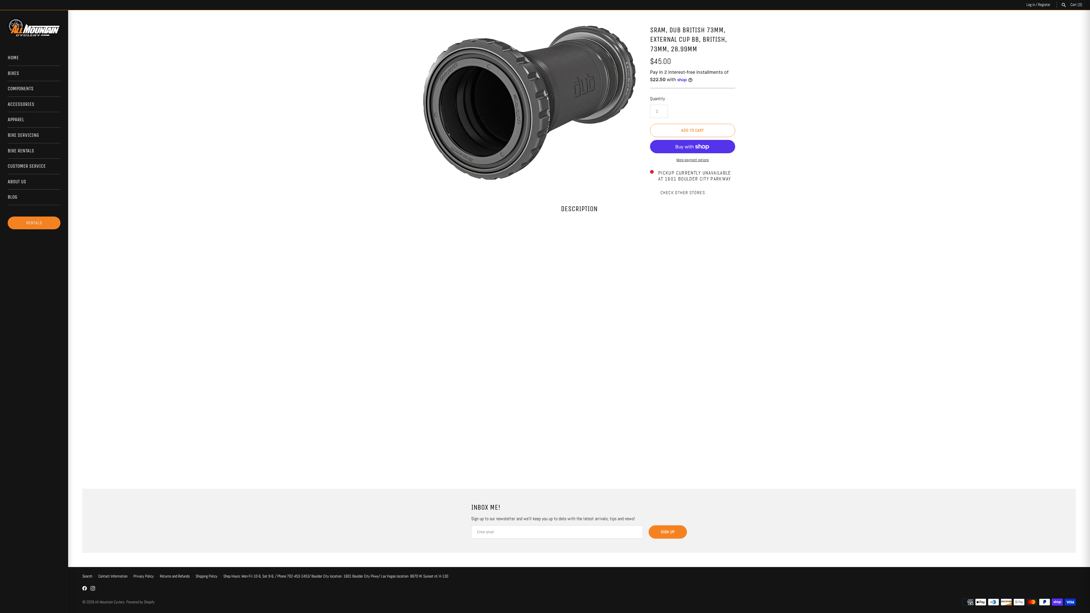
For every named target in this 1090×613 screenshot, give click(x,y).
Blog (12, 197)
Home (13, 57)
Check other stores (683, 193)
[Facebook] (84, 589)
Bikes (13, 73)
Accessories (21, 104)
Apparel (16, 119)
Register (1044, 4)
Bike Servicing (23, 135)
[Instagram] (93, 589)
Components (20, 88)
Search (87, 576)
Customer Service (27, 166)
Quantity (657, 99)
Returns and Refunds (175, 576)
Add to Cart (692, 130)
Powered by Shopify (140, 602)
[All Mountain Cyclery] (34, 27)
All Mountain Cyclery (110, 602)
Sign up (668, 531)
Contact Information (112, 576)
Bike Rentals (21, 151)
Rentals (34, 222)
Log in (1030, 4)
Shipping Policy (206, 576)
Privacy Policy (143, 576)
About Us (17, 182)
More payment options (692, 159)
